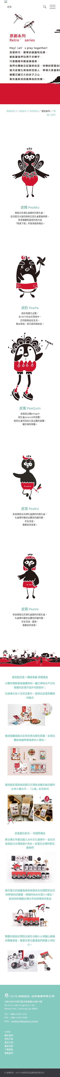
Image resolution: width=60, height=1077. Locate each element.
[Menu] (51, 6)
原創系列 (10, 111)
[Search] (43, 6)
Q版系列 (22, 111)
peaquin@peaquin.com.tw (24, 1021)
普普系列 (34, 111)
